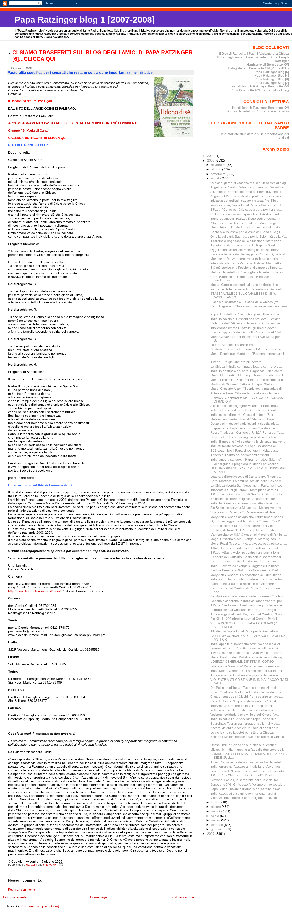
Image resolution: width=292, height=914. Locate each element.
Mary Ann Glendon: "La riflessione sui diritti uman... (247, 575)
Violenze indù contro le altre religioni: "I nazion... (245, 798)
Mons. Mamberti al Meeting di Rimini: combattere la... (248, 375)
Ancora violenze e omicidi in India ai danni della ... (246, 728)
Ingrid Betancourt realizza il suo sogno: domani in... (247, 218)
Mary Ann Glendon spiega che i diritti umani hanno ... (248, 517)
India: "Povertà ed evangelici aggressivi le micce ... (246, 566)
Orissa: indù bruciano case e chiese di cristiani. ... (246, 745)
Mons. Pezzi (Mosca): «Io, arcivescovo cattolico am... (248, 543)
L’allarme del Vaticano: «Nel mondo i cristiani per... (246, 323)
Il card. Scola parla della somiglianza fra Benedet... (247, 762)
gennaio (217, 829)
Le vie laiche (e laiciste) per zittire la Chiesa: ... (243, 732)
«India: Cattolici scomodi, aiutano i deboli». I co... (245, 284)
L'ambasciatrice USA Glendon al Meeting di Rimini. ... (248, 534)
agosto (216, 178)
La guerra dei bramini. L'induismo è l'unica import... (247, 561)
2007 (211, 833)
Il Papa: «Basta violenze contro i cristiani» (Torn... (246, 552)
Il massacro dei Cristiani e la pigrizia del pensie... (245, 675)
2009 (211, 156)
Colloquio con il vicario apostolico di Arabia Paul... (246, 214)
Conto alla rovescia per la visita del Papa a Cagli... (246, 232)
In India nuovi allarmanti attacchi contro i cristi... (244, 710)
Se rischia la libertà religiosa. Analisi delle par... (244, 499)
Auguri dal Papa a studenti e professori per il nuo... (247, 196)
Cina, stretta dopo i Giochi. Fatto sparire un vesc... (246, 696)
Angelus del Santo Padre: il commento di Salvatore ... (248, 187)
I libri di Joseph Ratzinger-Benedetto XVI (259, 107)
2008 (211, 160)
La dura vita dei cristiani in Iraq (232, 345)
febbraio (217, 825)
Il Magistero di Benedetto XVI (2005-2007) (258, 68)
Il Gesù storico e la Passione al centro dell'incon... (246, 267)
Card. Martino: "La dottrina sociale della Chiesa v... (246, 481)
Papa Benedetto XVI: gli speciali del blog (260, 90)
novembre (219, 165)
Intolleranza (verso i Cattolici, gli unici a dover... (244, 328)
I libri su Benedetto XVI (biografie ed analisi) (257, 111)
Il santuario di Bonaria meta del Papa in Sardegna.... (248, 245)
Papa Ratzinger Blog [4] (272, 75)
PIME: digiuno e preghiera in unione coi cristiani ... (246, 464)
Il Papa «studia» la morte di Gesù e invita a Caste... (247, 494)
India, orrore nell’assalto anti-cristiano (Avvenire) (245, 766)
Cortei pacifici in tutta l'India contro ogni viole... (243, 525)
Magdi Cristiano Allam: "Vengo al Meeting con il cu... (247, 539)
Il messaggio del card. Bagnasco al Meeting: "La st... (248, 614)
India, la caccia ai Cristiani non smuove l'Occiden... (246, 319)
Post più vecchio (182, 897)
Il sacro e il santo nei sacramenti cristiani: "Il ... (243, 455)
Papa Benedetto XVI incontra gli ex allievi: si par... (246, 314)
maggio (217, 811)
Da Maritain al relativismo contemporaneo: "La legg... (248, 596)
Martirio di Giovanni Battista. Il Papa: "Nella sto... (245, 384)
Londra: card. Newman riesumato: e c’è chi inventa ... (248, 771)
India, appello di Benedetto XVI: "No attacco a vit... (246, 644)
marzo (216, 820)
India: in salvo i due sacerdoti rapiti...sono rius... (244, 719)
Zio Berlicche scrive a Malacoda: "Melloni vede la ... (247, 507)
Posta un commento (21, 889)
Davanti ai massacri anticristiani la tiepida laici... (244, 423)
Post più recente (15, 897)
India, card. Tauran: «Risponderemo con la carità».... (248, 579)
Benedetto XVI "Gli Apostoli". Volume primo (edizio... (247, 784)
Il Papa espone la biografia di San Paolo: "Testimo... (247, 652)
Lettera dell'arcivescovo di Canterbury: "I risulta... (245, 476)
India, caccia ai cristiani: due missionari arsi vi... (244, 793)
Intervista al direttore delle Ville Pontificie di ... (243, 705)
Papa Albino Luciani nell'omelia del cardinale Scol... (247, 789)
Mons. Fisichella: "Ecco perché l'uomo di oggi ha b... (248, 379)
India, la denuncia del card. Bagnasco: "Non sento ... (248, 371)
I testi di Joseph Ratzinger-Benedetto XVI (259, 86)
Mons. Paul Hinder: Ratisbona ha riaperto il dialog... (247, 657)
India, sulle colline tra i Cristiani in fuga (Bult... (243, 414)
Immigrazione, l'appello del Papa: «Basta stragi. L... (247, 205)
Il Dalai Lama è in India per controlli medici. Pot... (245, 548)
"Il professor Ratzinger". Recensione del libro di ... (246, 512)
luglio (215, 802)
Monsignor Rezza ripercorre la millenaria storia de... (247, 258)
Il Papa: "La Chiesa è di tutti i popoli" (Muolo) (242, 775)
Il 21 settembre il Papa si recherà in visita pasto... (245, 450)
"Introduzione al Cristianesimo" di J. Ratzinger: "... (246, 610)
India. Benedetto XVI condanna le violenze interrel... (247, 441)
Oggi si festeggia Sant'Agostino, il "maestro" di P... (246, 521)
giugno (216, 806)
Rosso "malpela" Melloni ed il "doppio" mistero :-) (245, 692)
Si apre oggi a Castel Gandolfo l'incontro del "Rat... (247, 332)
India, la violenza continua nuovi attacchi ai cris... (245, 503)
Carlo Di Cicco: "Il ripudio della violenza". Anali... (244, 701)
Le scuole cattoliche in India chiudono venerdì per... (247, 601)
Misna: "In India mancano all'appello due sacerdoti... (248, 749)
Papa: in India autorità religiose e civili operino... (244, 583)
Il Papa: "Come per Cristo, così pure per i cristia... (246, 209)
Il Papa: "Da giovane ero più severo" (236, 362)
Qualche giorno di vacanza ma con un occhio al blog (248, 183)
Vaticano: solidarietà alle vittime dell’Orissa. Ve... (245, 714)
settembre (219, 174)
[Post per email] (61, 864)
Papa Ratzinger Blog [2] (272, 83)
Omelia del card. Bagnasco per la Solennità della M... (248, 236)
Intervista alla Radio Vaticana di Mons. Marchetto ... (247, 263)
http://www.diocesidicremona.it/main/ (34, 591)
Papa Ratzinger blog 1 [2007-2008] (85, 19)
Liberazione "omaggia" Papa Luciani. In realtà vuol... (248, 666)
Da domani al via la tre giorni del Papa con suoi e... (247, 349)
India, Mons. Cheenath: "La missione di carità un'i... (247, 671)
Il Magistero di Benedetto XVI (266, 64)
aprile (215, 816)
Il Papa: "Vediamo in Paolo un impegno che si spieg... (248, 605)
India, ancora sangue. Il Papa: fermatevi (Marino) (245, 459)
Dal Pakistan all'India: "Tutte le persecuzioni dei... (245, 687)
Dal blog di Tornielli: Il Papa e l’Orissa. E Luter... (244, 530)
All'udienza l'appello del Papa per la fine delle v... (245, 631)
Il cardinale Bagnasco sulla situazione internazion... (247, 241)
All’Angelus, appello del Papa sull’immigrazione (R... (247, 191)
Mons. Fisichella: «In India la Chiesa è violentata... (246, 227)
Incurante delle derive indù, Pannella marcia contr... (247, 289)
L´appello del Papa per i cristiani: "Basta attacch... (246, 428)
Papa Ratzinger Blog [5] (272, 72)
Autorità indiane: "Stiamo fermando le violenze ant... (247, 393)
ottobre (216, 169)
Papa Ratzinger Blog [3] (272, 79)
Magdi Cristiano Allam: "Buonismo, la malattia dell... (247, 388)
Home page (98, 897)
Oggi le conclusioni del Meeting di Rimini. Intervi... (246, 250)
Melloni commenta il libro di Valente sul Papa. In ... (246, 419)
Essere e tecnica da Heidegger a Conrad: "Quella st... (249, 254)
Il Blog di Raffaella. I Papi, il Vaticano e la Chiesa (254, 53)
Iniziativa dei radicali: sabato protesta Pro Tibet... (245, 200)
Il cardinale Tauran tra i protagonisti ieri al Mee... (245, 723)
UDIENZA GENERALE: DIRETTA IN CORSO (242, 661)
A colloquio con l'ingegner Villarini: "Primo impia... (245, 406)
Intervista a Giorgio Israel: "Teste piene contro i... (245, 490)
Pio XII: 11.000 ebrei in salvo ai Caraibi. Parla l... (245, 618)
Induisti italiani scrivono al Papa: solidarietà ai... (244, 446)
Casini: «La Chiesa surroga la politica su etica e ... (246, 437)
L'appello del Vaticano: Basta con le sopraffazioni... (247, 557)
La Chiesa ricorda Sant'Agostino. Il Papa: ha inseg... (247, 485)
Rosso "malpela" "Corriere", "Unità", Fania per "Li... (247, 432)
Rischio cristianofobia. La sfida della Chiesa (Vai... (246, 302)
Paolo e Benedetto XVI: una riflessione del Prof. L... (247, 570)
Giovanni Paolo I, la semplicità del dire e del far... (245, 780)
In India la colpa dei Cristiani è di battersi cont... (244, 410)
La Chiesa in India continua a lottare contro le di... (246, 366)
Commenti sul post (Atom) (40, 906)
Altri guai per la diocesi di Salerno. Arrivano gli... (244, 223)
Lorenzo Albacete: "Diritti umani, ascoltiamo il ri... (245, 648)
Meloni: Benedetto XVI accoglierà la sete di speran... (248, 272)
